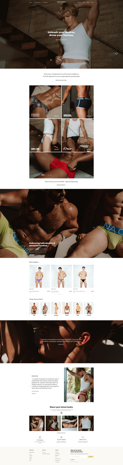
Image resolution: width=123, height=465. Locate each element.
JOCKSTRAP (56, 315)
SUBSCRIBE (91, 456)
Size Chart (57, 452)
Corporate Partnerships (46, 453)
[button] (38, 2)
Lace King (30, 455)
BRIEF (34, 315)
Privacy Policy (57, 460)
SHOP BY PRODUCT (61, 184)
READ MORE (61, 344)
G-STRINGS (89, 315)
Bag (92, 2)
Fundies (30, 458)
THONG (45, 315)
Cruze (30, 453)
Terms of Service (58, 458)
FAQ (56, 457)
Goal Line (30, 457)
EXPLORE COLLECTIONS (61, 39)
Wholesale (57, 455)
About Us (79, 2)
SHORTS (67, 315)
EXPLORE (57, 115)
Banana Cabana (31, 452)
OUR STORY (32, 254)
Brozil (30, 460)
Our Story (43, 452)
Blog (84, 2)
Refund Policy (57, 453)
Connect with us (61, 432)
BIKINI (78, 315)
